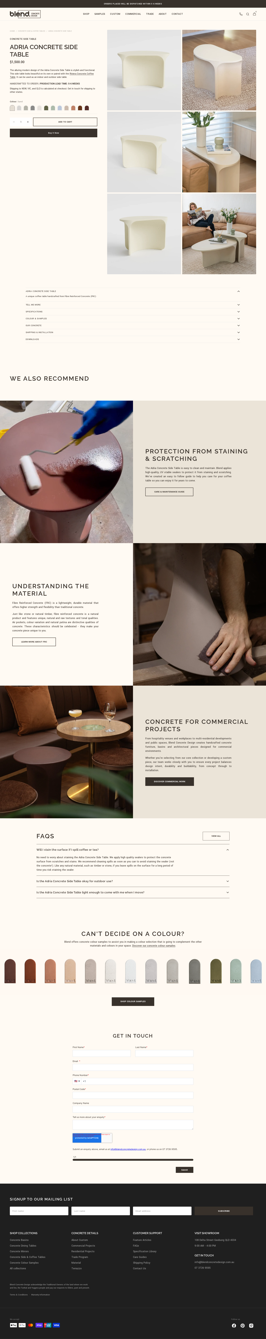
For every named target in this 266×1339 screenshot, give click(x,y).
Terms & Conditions (19, 1294)
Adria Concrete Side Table (60, 31)
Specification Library (144, 1251)
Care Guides (140, 1257)
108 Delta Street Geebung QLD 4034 (215, 1240)
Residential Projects (83, 1251)
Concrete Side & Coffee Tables (31, 31)
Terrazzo (76, 1268)
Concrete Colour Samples (24, 1263)
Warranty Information (40, 1294)
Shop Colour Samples (133, 1001)
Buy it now (53, 132)
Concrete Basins (19, 1240)
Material (76, 1263)
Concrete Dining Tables (23, 1245)
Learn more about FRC (34, 641)
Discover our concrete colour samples (153, 945)
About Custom (79, 1240)
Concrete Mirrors (19, 1251)
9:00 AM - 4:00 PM (205, 1245)
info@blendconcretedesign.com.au (214, 1262)
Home (12, 31)
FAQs (136, 1245)
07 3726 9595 (203, 1268)
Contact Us (139, 1268)
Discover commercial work (169, 781)
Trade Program (79, 1257)
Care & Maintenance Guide (169, 491)
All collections (18, 1268)
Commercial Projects (83, 1245)
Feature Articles (142, 1240)
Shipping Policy (141, 1263)
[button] (241, 14)
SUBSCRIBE (224, 1211)
